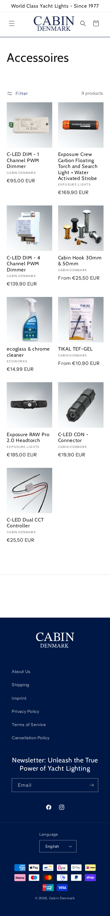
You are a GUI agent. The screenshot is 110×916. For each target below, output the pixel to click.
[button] (11, 23)
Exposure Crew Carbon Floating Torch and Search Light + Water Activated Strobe (78, 166)
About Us (21, 671)
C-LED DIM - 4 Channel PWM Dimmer (23, 264)
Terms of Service (29, 724)
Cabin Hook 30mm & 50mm (80, 260)
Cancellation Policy (30, 737)
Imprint (19, 698)
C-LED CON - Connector (73, 437)
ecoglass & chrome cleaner (28, 352)
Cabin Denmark (62, 898)
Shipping (20, 684)
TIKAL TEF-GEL (75, 349)
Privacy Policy (25, 711)
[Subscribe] (91, 785)
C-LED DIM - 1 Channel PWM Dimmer (23, 160)
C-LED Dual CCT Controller (25, 522)
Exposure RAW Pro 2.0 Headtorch (28, 437)
